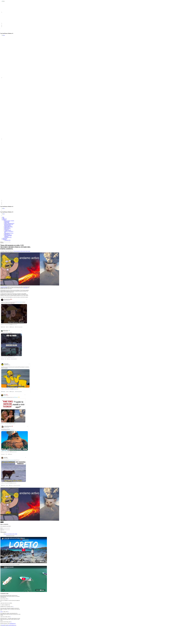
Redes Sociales (27, 251)
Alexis (1, 611)
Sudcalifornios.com (13, 623)
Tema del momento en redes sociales (19, 251)
